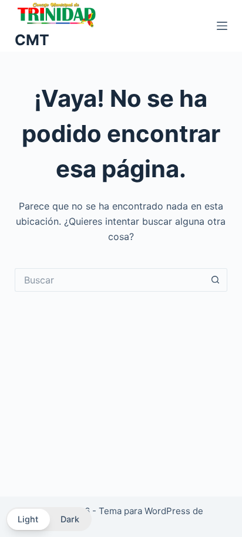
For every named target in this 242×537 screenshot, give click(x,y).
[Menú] (222, 26)
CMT (32, 40)
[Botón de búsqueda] (215, 280)
